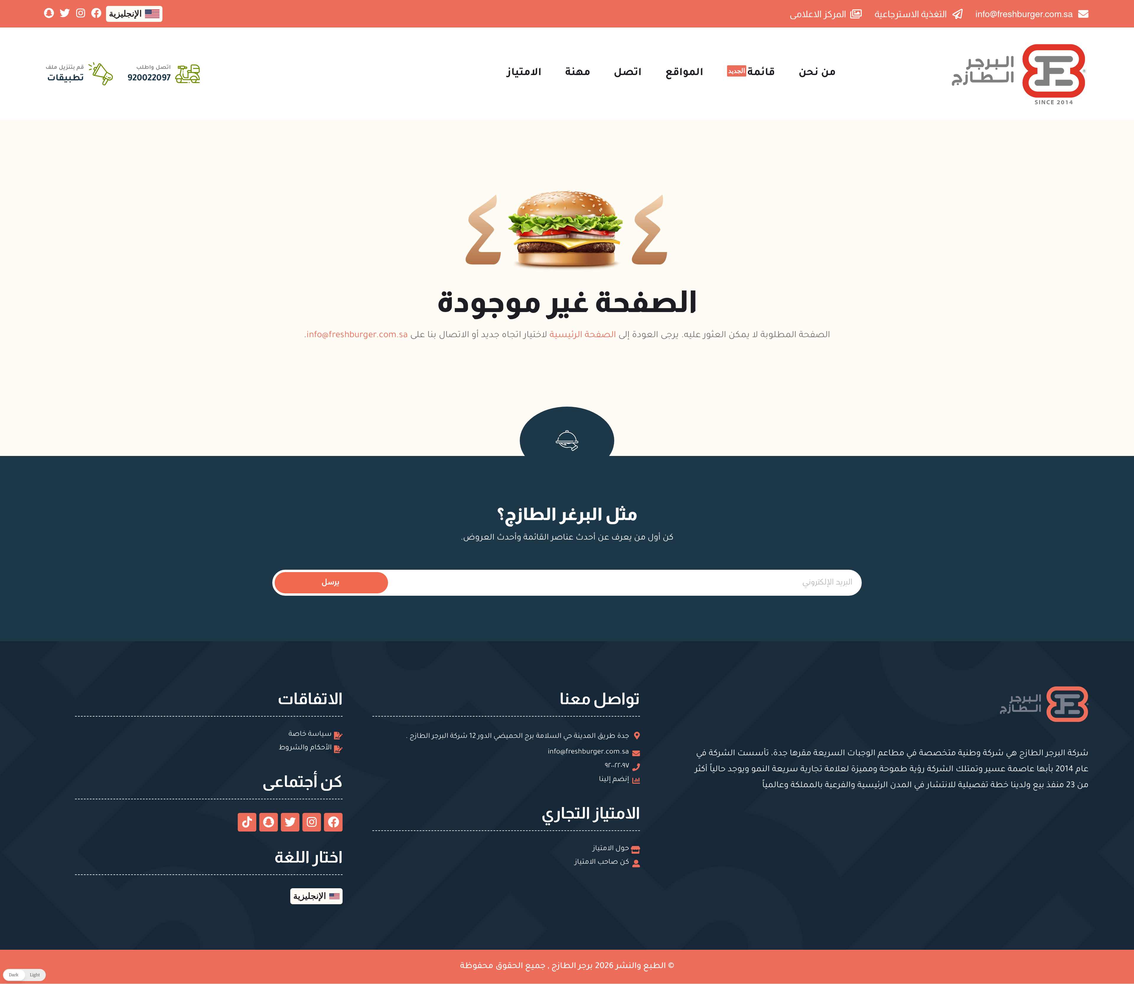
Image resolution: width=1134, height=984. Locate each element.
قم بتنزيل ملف (64, 68)
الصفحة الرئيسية (583, 336)
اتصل (628, 73)
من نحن (817, 73)
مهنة (577, 73)
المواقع (684, 73)
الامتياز (524, 73)
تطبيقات (65, 79)
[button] (24, 975)
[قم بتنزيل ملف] (100, 73)
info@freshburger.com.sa (357, 336)
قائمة (751, 73)
